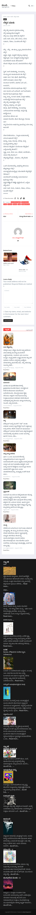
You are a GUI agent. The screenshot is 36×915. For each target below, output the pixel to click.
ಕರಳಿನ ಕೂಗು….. (8, 620)
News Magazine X (27, 912)
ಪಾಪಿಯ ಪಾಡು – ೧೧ (23, 269)
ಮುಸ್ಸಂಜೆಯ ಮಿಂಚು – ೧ (11, 877)
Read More (6, 369)
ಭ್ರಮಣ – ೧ (7, 821)
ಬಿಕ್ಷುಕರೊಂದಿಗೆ (8, 714)
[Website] (18, 241)
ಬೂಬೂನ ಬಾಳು (8, 795)
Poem (19, 204)
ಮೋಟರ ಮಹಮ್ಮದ (10, 748)
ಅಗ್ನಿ (4, 420)
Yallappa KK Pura (25, 204)
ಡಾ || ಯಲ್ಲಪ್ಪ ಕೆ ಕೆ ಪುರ (18, 238)
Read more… (8, 616)
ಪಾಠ (4, 564)
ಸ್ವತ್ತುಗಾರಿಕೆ (6, 491)
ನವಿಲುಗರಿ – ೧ (8, 849)
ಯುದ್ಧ (5, 525)
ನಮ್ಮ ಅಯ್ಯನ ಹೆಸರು (9, 453)
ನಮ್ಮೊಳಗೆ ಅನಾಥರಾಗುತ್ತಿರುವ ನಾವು (14, 684)
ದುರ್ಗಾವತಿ (6, 382)
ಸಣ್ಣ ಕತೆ (6, 562)
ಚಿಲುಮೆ (4, 5)
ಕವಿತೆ (12, 16)
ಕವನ (8, 16)
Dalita (5, 204)
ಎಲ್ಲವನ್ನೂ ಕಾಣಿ (29, 330)
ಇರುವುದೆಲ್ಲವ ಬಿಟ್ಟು (9, 770)
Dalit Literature (25, 202)
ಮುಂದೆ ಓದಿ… (8, 766)
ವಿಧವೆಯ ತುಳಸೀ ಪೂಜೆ (8, 263)
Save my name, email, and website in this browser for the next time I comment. (17, 314)
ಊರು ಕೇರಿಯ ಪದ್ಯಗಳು (15, 202)
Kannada (10, 204)
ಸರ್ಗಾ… (5, 590)
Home (4, 16)
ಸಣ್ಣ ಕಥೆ (7, 329)
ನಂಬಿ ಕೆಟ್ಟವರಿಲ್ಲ (7, 347)
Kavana (15, 204)
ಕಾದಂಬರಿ (6, 819)
